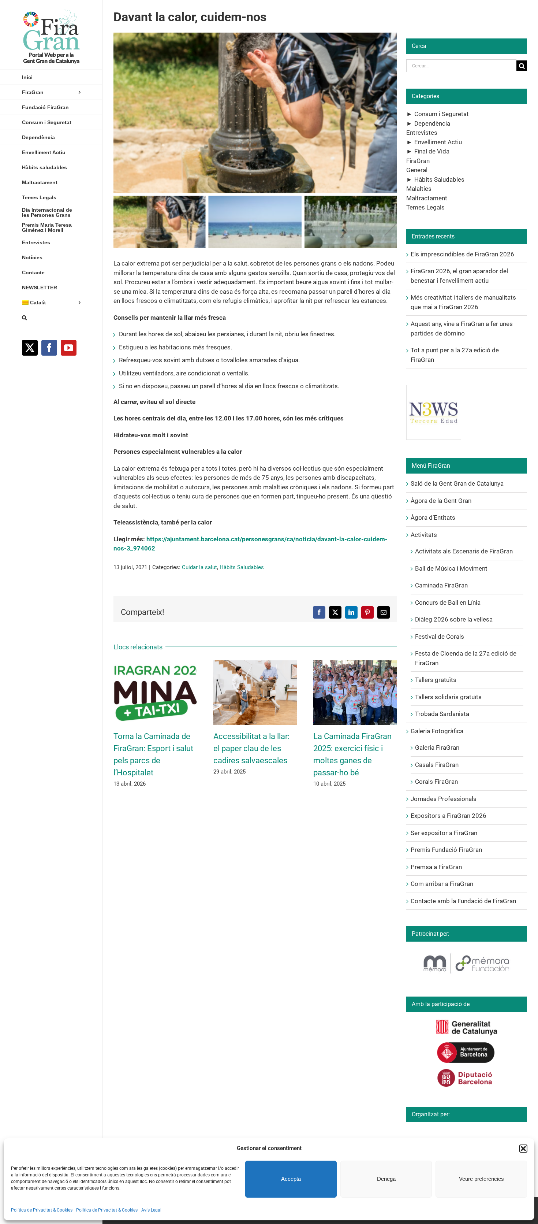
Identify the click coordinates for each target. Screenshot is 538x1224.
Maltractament (426, 198)
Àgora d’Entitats (433, 517)
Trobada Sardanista (442, 713)
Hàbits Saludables (242, 567)
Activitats (424, 534)
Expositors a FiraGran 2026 (448, 815)
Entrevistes (421, 132)
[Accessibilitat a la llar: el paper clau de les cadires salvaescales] (255, 664)
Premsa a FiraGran (436, 867)
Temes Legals (425, 207)
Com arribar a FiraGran (442, 883)
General (416, 170)
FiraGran (418, 160)
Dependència (432, 123)
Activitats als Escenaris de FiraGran (464, 551)
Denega (386, 1179)
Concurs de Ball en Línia (448, 602)
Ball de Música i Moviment (451, 568)
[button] (523, 1148)
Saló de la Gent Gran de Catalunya (457, 483)
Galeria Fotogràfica (437, 731)
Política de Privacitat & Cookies (41, 1210)
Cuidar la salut (199, 567)
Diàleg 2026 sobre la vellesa (454, 619)
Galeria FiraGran (437, 747)
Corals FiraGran (436, 781)
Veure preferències (481, 1179)
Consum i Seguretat (441, 114)
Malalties (418, 188)
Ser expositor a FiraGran (444, 833)
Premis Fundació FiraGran (446, 849)
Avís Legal (151, 1210)
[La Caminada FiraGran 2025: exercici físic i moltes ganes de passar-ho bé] (355, 664)
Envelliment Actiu (438, 142)
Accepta (291, 1179)
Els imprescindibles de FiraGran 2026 (462, 254)
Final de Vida (431, 151)
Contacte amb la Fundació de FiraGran (463, 901)
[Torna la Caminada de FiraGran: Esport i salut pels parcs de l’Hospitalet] (155, 664)
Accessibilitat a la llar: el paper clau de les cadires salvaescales (251, 748)
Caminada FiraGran (441, 585)
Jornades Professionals (444, 798)
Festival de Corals (439, 636)
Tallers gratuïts (435, 679)
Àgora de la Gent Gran (441, 500)
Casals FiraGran (437, 764)
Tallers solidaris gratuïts (448, 697)
